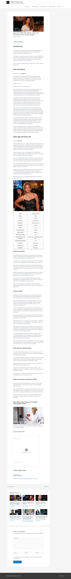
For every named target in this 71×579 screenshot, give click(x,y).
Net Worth (27, 6)
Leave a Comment (12, 505)
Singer (19, 36)
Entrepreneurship (43, 6)
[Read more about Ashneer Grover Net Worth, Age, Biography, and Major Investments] (15, 497)
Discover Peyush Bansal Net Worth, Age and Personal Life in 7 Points (15, 517)
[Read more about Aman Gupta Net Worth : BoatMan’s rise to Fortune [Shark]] (28, 497)
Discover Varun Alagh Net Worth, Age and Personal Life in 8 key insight (41, 517)
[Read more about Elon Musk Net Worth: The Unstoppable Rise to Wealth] (41, 497)
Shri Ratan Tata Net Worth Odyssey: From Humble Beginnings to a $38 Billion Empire (28, 518)
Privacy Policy (61, 575)
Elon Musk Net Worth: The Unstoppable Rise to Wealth (41, 503)
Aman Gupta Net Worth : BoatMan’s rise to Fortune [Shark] (28, 503)
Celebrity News (52, 6)
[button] (63, 6)
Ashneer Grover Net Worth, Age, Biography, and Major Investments (15, 503)
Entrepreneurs (31, 520)
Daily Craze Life (16, 2)
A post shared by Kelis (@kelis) (26, 465)
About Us (59, 6)
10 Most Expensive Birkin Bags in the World (28, 478)
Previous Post (11, 486)
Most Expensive (35, 6)
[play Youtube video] (28, 415)
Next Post (46, 486)
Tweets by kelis (16, 474)
